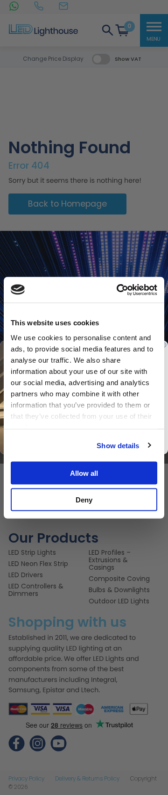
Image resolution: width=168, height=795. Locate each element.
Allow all (84, 473)
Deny (84, 499)
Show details (118, 445)
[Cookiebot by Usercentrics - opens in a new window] (118, 290)
